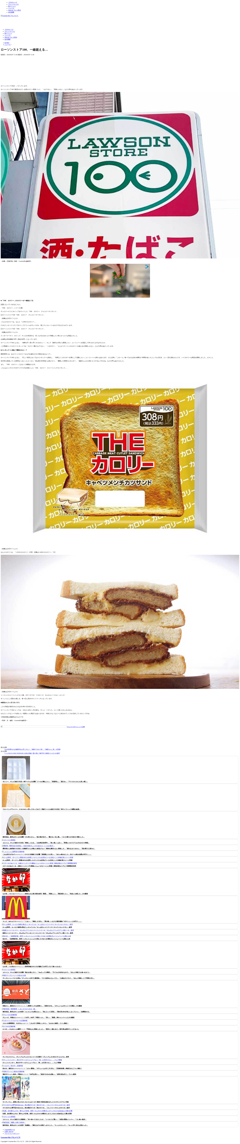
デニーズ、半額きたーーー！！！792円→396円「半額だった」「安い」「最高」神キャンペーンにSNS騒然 (38, 1017)
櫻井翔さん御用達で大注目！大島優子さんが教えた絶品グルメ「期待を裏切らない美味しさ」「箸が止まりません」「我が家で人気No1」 (49, 848)
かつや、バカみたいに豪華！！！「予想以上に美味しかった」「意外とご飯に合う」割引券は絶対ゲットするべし (41, 1029)
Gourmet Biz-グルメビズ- (11, 1137)
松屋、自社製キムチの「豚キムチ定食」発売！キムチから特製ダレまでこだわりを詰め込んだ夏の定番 (37, 1113)
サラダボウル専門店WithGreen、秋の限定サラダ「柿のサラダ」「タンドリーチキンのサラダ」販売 (36, 1108)
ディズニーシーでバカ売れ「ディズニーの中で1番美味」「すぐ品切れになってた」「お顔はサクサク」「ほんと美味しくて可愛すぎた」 (49, 978)
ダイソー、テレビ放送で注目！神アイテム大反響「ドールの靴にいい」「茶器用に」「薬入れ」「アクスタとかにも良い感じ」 (45, 781)
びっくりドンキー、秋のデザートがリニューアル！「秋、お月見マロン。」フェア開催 (32, 1062)
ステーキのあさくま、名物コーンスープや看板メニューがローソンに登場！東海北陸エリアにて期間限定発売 (39, 866)
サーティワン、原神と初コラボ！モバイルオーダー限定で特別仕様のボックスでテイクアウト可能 (36, 1102)
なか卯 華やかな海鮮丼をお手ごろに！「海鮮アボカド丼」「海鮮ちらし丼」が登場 (32, 749)
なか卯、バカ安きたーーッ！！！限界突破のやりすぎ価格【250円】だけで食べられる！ (32, 966)
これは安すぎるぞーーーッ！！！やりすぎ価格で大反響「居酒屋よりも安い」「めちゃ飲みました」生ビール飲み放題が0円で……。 (47, 854)
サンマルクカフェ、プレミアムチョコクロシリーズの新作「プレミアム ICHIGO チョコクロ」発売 (36, 1057)
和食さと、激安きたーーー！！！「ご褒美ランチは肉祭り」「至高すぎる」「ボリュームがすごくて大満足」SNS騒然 (42, 1006)
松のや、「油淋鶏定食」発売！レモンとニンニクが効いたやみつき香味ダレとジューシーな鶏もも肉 (36, 939)
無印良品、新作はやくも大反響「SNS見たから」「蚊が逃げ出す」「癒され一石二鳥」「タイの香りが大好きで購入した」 (44, 837)
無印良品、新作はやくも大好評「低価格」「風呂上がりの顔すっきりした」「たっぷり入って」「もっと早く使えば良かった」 (45, 1125)
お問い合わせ (9, 1131)
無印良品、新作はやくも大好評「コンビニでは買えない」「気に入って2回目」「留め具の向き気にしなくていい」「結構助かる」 (46, 1011)
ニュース (11, 8)
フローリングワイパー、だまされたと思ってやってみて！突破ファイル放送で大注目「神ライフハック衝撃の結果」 (42, 809)
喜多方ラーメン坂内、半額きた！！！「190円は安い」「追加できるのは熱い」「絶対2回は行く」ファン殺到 (39, 1074)
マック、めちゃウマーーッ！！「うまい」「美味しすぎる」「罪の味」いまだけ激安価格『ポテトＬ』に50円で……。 (42, 921)
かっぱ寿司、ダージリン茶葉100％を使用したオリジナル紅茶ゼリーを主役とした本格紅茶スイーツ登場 (37, 860)
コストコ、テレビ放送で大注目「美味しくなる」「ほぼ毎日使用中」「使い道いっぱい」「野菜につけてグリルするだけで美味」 (46, 843)
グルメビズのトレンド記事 (76, 727)
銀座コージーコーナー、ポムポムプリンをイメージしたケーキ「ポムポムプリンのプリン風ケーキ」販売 (38, 933)
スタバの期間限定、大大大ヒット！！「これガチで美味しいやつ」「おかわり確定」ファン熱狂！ (36, 1023)
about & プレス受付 (14, 10)
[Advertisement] (35, 22)
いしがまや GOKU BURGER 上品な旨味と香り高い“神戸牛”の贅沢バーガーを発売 (32, 753)
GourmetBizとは (9, 1129)
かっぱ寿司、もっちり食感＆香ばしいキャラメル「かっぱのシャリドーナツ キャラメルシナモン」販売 (37, 927)
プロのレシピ (12, 2)
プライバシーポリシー (12, 1133)
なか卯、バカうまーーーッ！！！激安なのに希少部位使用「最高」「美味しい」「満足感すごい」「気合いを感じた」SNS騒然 (45, 893)
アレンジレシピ (13, 4)
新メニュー (12, 6)
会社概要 (11, 12)
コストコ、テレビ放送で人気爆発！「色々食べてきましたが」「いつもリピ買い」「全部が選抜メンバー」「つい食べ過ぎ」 (45, 1119)
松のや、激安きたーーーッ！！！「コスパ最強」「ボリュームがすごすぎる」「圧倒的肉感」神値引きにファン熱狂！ (42, 1068)
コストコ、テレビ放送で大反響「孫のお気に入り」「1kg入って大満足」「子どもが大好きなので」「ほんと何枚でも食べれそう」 (46, 972)
